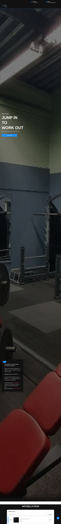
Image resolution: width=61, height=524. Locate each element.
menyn (10, 378)
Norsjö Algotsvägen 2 (51, 2)
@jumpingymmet (16, 388)
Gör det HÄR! (16, 382)
